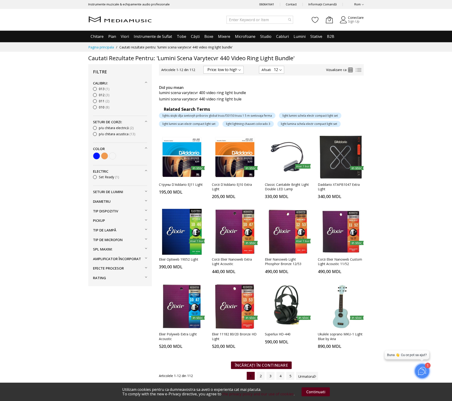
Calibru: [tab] (100, 83)
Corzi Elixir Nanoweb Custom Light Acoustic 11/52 (340, 261)
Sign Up (353, 21)
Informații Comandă (322, 4)
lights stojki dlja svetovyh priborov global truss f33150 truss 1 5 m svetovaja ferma (217, 116)
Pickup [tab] (99, 220)
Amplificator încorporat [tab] (117, 258)
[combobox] (259, 20)
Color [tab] (99, 148)
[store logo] (120, 19)
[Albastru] (96, 155)
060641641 (266, 4)
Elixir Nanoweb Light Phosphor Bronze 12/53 (283, 261)
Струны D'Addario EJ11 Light (181, 184)
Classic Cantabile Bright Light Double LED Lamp (287, 186)
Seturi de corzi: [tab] (107, 121)
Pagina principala (101, 47)
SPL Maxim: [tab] (103, 249)
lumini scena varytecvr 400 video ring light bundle (202, 92)
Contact (291, 4)
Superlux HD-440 (278, 334)
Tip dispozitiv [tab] (105, 211)
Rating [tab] (99, 277)
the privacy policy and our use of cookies (258, 394)
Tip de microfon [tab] (108, 239)
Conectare (356, 17)
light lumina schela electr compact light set (309, 124)
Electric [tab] (100, 171)
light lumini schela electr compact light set (310, 116)
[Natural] (104, 155)
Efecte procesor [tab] (108, 268)
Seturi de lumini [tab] (108, 191)
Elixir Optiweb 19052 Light (178, 259)
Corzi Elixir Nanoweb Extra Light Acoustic (232, 261)
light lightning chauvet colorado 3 (248, 124)
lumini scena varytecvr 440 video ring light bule (200, 99)
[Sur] (112, 155)
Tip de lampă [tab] (104, 230)
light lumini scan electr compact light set (188, 124)
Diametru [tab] (102, 201)
